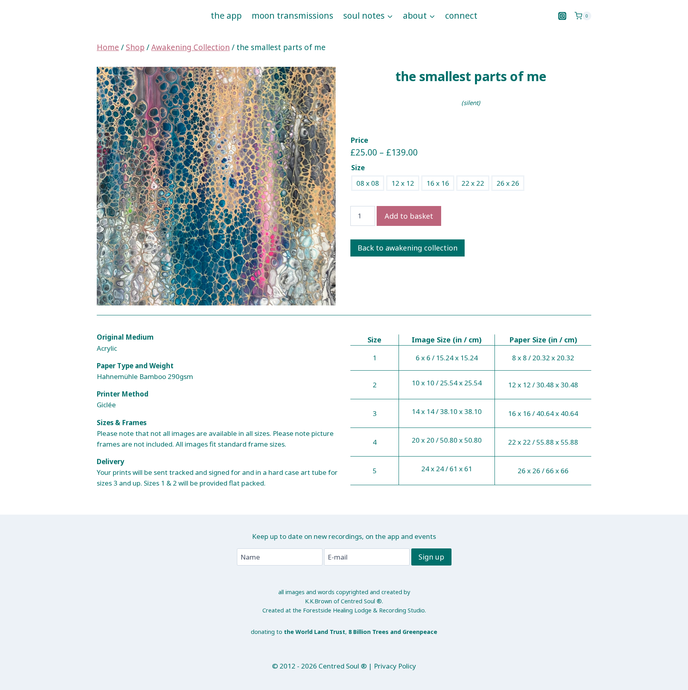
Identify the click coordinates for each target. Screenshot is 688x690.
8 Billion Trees (368, 632)
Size (358, 167)
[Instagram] (562, 16)
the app (226, 15)
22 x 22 (472, 183)
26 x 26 (507, 183)
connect (461, 15)
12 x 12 (402, 183)
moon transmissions (292, 15)
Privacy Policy (395, 666)
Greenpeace (420, 632)
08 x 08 (367, 183)
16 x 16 (437, 183)
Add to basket (409, 216)
